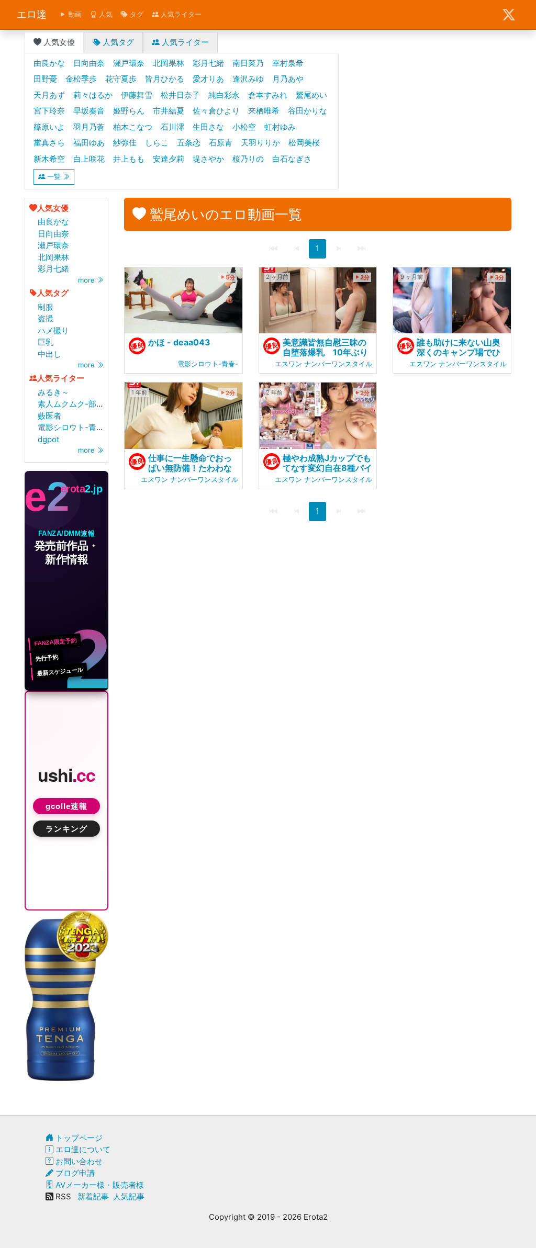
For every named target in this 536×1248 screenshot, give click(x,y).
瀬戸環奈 (53, 245)
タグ (135, 14)
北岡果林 (53, 257)
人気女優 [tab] (58, 42)
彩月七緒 (53, 269)
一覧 (54, 176)
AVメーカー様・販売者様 (98, 1185)
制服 (45, 307)
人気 (105, 14)
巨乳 (45, 342)
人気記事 (128, 1196)
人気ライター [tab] (184, 42)
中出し (49, 354)
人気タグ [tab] (117, 42)
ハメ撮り (53, 330)
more (87, 280)
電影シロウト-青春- (73, 427)
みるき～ (53, 392)
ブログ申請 (74, 1173)
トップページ (78, 1138)
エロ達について (81, 1149)
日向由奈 (53, 234)
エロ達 (32, 14)
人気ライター (180, 14)
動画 (74, 14)
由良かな (53, 222)
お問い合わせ (78, 1161)
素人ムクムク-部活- (73, 404)
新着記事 (93, 1196)
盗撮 (45, 318)
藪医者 (49, 416)
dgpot (48, 439)
